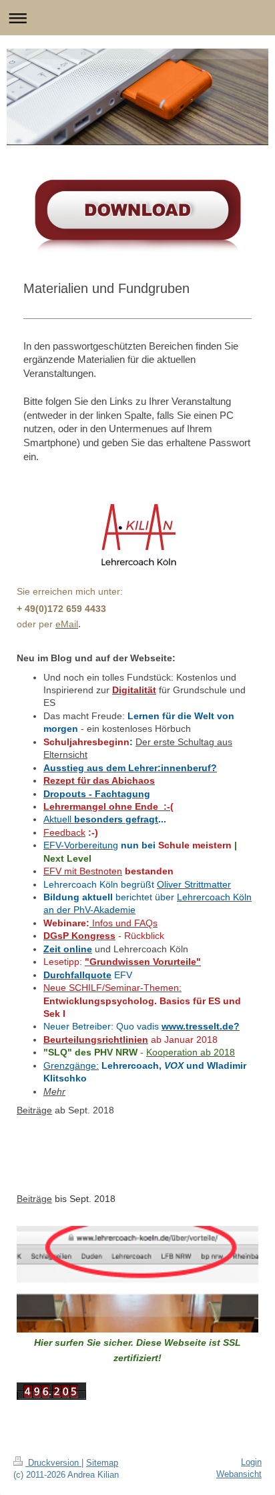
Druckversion (53, 1463)
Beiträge (34, 1110)
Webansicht (239, 1474)
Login (251, 1462)
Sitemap (102, 1463)
